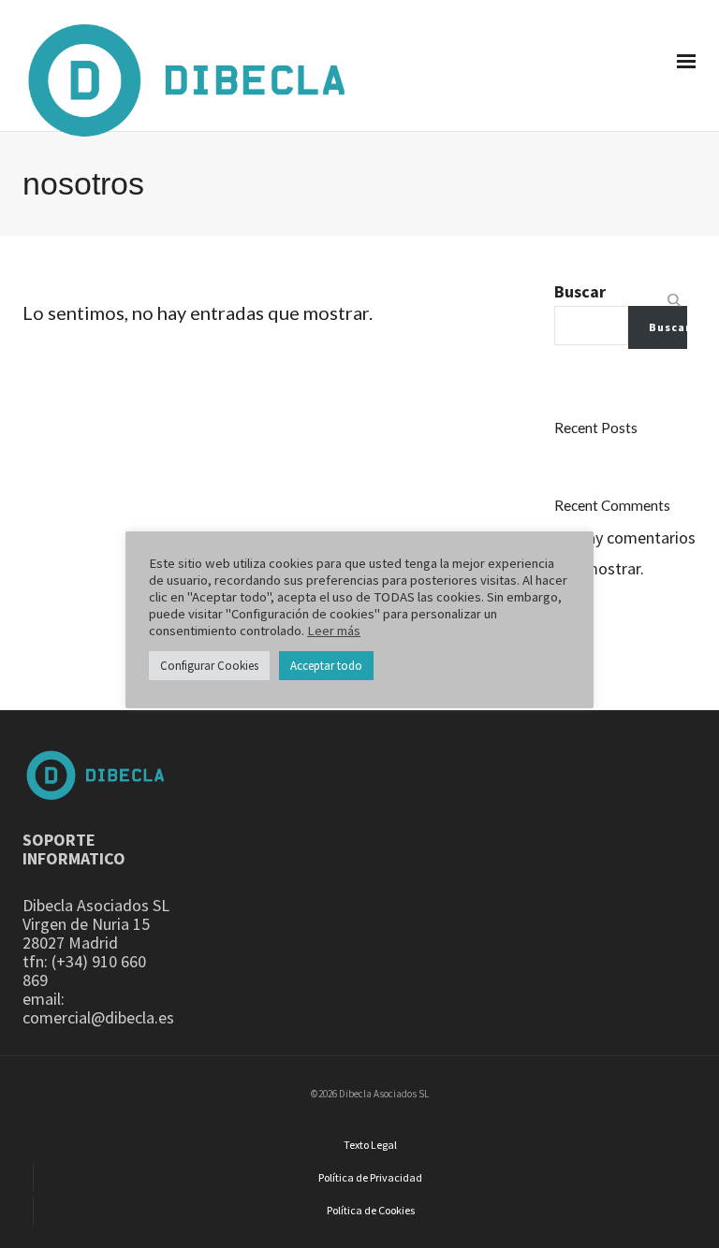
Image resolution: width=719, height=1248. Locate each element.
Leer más (333, 630)
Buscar (580, 292)
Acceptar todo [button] (326, 666)
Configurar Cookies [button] (209, 666)
